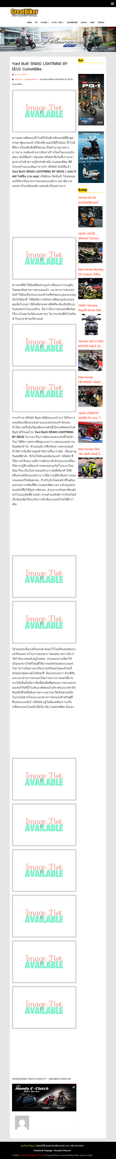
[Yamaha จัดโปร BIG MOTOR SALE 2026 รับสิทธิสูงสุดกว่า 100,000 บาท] (90, 360)
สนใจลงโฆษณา (28, 1145)
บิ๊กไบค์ (40, 1155)
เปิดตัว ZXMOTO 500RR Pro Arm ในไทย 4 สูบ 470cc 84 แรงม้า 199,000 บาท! (90, 415)
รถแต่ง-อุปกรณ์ (30, 79)
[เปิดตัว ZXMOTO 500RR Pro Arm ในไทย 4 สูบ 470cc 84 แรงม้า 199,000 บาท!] (90, 432)
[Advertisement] (44, 211)
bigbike (33, 1155)
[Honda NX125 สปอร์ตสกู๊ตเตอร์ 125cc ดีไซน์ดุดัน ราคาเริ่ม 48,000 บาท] (90, 216)
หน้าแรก (18, 79)
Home (29, 22)
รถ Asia (45, 22)
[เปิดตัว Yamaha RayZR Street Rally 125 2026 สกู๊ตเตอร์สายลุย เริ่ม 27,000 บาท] (90, 324)
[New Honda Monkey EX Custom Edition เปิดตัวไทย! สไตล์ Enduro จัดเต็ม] (90, 288)
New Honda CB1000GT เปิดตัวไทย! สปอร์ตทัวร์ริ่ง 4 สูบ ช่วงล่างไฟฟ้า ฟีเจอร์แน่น (91, 379)
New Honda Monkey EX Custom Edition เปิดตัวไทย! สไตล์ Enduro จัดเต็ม (91, 272)
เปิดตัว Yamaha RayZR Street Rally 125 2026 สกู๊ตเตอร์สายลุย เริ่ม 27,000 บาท (90, 307)
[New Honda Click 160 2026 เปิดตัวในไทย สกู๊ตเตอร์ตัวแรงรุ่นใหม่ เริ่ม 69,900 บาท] (90, 468)
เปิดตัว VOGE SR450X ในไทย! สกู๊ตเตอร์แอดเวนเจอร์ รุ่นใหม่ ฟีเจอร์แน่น (90, 236)
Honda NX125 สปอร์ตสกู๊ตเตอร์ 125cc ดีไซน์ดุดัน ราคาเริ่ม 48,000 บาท (88, 200)
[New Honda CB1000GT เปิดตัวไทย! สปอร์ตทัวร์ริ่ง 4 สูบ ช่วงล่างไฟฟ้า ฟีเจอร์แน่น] (90, 396)
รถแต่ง (92, 22)
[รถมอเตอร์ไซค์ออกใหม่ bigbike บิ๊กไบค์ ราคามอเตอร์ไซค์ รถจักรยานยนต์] (24, 13)
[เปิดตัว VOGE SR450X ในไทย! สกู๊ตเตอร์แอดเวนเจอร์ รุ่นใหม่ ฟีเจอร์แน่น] (90, 252)
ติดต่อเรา (101, 22)
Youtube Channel (62, 1150)
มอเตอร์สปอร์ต (72, 22)
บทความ (84, 22)
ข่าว (36, 22)
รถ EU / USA (58, 22)
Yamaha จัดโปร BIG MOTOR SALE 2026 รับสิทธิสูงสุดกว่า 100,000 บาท (91, 343)
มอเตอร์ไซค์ (24, 1155)
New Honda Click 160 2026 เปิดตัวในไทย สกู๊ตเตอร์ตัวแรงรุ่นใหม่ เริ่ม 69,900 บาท (91, 451)
